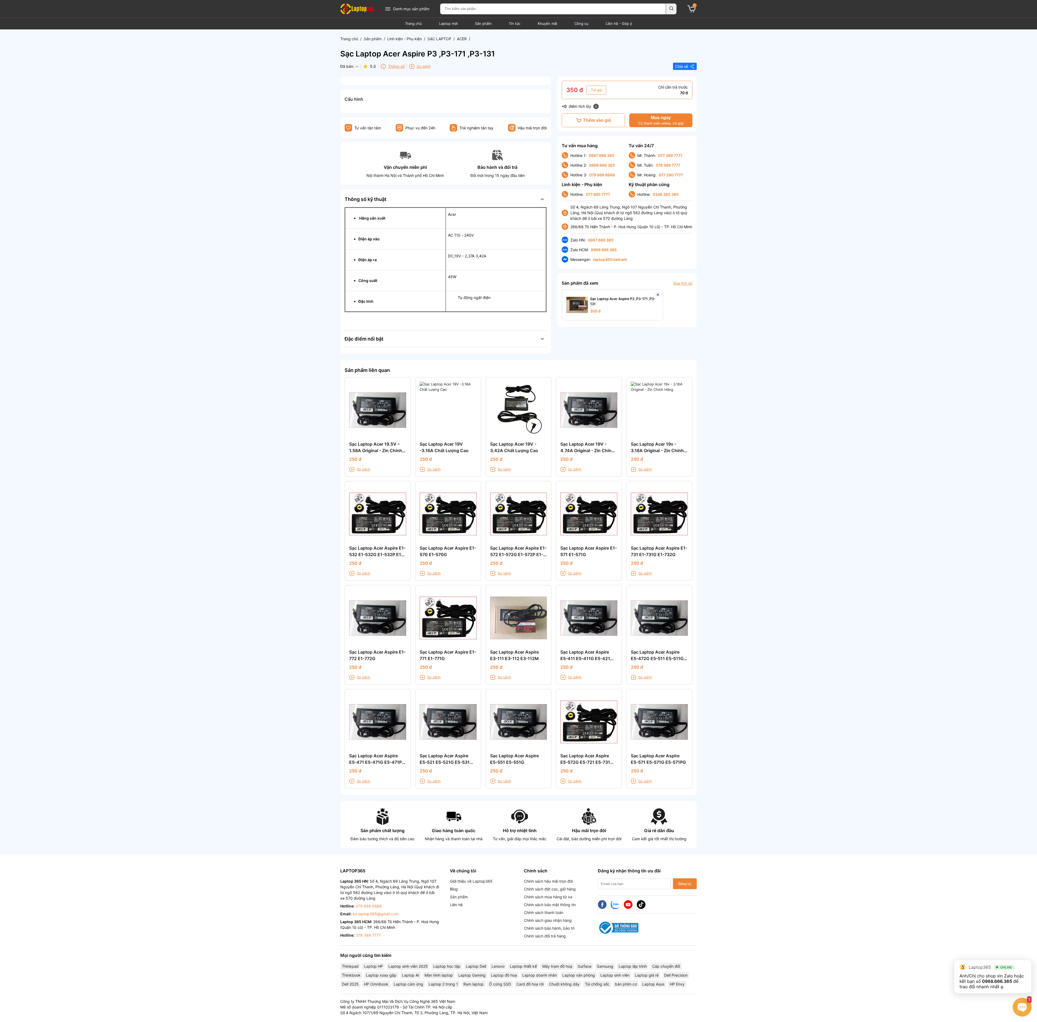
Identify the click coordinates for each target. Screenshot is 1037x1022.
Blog (454, 889)
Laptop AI (410, 975)
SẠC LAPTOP (439, 38)
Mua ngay (661, 120)
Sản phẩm (483, 23)
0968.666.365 (997, 981)
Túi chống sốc (597, 984)
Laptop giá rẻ (647, 975)
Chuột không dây (564, 984)
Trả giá (596, 90)
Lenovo (497, 966)
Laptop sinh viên (614, 975)
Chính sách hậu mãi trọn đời (548, 881)
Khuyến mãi (547, 23)
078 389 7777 (668, 165)
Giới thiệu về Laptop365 (471, 881)
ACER (462, 38)
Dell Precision (676, 975)
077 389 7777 (670, 155)
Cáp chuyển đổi (666, 966)
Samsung (605, 966)
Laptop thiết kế (523, 966)
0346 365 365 (666, 194)
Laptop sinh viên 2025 (408, 966)
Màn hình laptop (439, 975)
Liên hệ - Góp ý (619, 23)
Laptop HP (373, 966)
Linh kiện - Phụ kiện (404, 38)
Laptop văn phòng (578, 975)
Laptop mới (448, 23)
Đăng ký (684, 884)
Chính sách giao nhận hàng (548, 920)
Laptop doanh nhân (539, 975)
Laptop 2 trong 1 (443, 984)
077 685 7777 (598, 194)
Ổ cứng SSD (500, 984)
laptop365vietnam (610, 259)
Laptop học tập (446, 966)
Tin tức (514, 23)
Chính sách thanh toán (543, 912)
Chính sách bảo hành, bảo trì (549, 928)
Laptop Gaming (472, 975)
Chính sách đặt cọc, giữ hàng (550, 889)
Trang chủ (413, 23)
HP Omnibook (376, 984)
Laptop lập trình (633, 966)
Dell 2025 (350, 984)
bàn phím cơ (626, 984)
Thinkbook (351, 975)
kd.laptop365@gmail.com (376, 914)
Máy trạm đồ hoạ (557, 966)
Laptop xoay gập (381, 975)
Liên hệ (456, 904)
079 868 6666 (602, 175)
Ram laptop (473, 984)
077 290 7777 (671, 175)
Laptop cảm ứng (408, 984)
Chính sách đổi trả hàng (545, 936)
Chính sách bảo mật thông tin (550, 904)
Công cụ (581, 23)
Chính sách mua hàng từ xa (548, 897)
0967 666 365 (601, 155)
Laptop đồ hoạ (504, 975)
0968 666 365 (602, 165)
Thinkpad (350, 966)
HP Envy (677, 984)
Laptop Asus (653, 984)
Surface (584, 966)
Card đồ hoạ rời (530, 984)
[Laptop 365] (357, 9)
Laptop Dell (476, 966)
